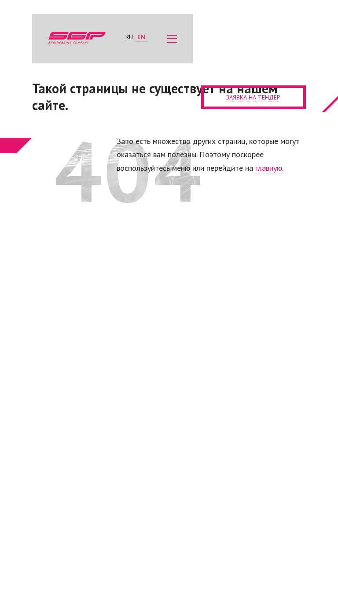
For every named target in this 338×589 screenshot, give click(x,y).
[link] (78, 39)
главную (268, 168)
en (141, 37)
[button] (172, 39)
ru (129, 37)
